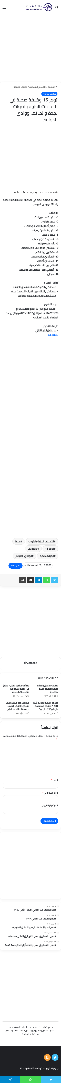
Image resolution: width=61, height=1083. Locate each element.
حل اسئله (24, 1030)
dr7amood (50, 192)
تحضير (52, 1030)
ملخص (45, 1030)
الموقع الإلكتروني (50, 805)
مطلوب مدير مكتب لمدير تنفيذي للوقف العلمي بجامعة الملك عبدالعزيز (17, 706)
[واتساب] (46, 580)
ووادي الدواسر (23, 555)
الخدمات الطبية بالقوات (41, 541)
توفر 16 (49, 548)
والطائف (32, 548)
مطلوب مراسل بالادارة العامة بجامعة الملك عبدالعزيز (47, 688)
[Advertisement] (30, 48)
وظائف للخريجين (20, 87)
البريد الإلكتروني (50, 793)
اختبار (38, 1030)
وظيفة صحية (47, 555)
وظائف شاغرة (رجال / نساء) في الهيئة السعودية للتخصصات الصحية (16, 688)
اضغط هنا (53, 334)
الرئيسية (51, 87)
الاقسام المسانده (37, 87)
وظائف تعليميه (16, 1027)
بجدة (18, 541)
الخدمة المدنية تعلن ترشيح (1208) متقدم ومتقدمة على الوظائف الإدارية (45, 706)
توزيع (32, 1030)
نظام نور (14, 1030)
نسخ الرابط (15, 566)
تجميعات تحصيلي (32, 1027)
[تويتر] (54, 580)
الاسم (54, 780)
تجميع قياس (47, 1027)
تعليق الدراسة (28, 1034)
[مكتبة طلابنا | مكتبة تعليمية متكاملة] (39, 7)
